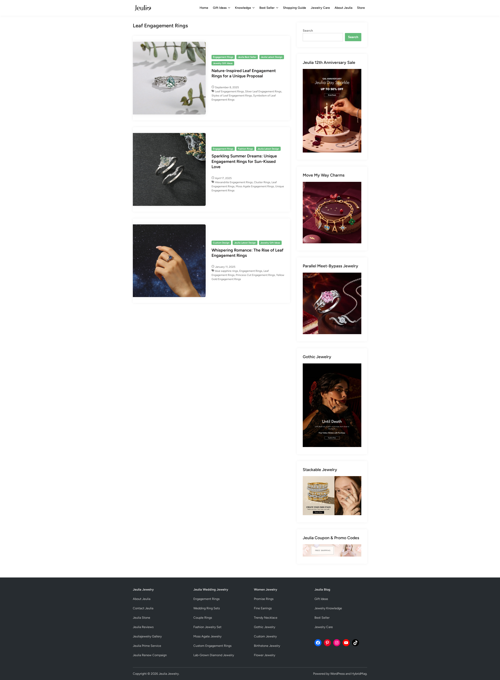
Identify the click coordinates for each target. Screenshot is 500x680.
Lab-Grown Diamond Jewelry (213, 655)
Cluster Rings (262, 182)
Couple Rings (202, 617)
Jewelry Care (320, 8)
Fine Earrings (263, 608)
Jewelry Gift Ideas (223, 63)
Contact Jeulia (143, 608)
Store (361, 8)
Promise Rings (263, 599)
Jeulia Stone (141, 617)
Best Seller (267, 8)
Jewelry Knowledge (328, 608)
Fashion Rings (245, 148)
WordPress (337, 674)
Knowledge (243, 8)
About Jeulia (343, 8)
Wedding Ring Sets (206, 608)
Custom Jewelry (265, 636)
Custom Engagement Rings (212, 646)
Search (308, 30)
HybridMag (359, 674)
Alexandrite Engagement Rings (234, 182)
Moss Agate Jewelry (207, 636)
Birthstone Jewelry (267, 646)
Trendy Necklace (265, 617)
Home (204, 8)
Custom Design (221, 242)
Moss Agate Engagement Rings (255, 186)
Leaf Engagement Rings (229, 91)
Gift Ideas (220, 8)
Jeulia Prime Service (147, 646)
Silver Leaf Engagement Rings (263, 91)
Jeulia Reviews (143, 627)
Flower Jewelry (264, 655)
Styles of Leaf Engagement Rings (232, 95)
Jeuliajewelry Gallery (147, 636)
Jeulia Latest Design (271, 57)
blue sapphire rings (226, 271)
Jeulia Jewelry (169, 674)
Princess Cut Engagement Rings (255, 275)
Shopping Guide (294, 8)
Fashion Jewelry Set (207, 627)
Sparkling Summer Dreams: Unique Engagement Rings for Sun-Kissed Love (244, 161)
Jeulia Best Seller (247, 57)
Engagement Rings (223, 57)
